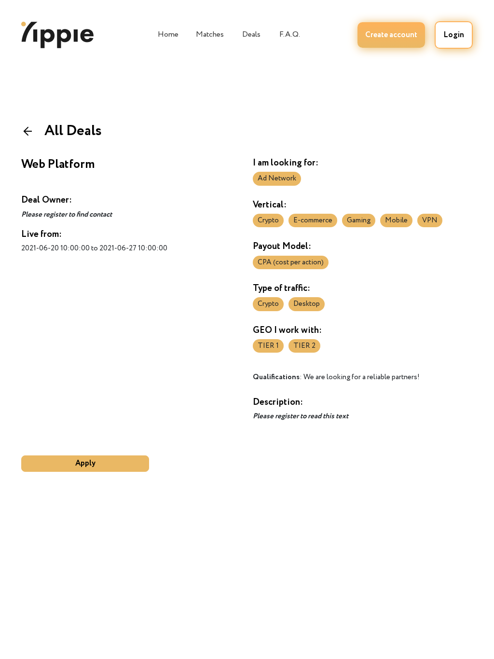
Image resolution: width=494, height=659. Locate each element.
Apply (85, 463)
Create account (391, 35)
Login (453, 35)
